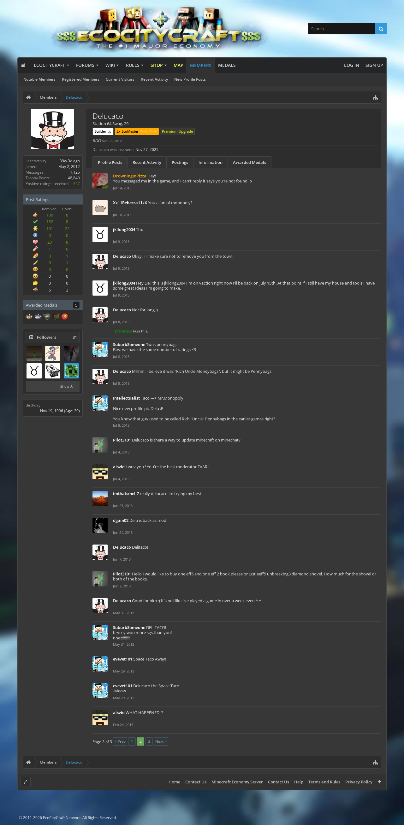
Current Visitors (120, 79)
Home (174, 782)
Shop (157, 65)
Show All (67, 386)
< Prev (120, 741)
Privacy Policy (358, 782)
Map (178, 65)
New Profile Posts (190, 79)
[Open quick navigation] (375, 97)
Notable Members (39, 79)
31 (75, 337)
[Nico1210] (71, 353)
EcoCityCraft (49, 65)
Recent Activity (154, 79)
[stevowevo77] (34, 353)
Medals (227, 65)
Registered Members (80, 79)
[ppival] (52, 353)
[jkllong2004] (34, 370)
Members (200, 65)
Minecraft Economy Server (237, 782)
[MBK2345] (52, 370)
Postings (180, 162)
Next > (161, 741)
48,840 (74, 178)
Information (211, 162)
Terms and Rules (324, 782)
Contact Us (195, 782)
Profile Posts (110, 162)
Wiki (110, 65)
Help (298, 782)
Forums (85, 65)
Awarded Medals (249, 162)
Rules (133, 65)
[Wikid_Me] (71, 370)
